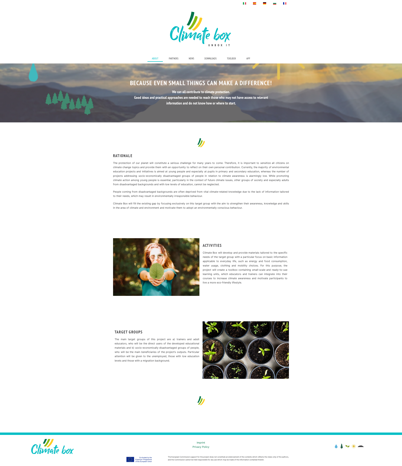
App (248, 58)
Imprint (201, 442)
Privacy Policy (201, 446)
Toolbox (231, 58)
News (191, 58)
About (155, 58)
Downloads (210, 58)
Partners (173, 58)
